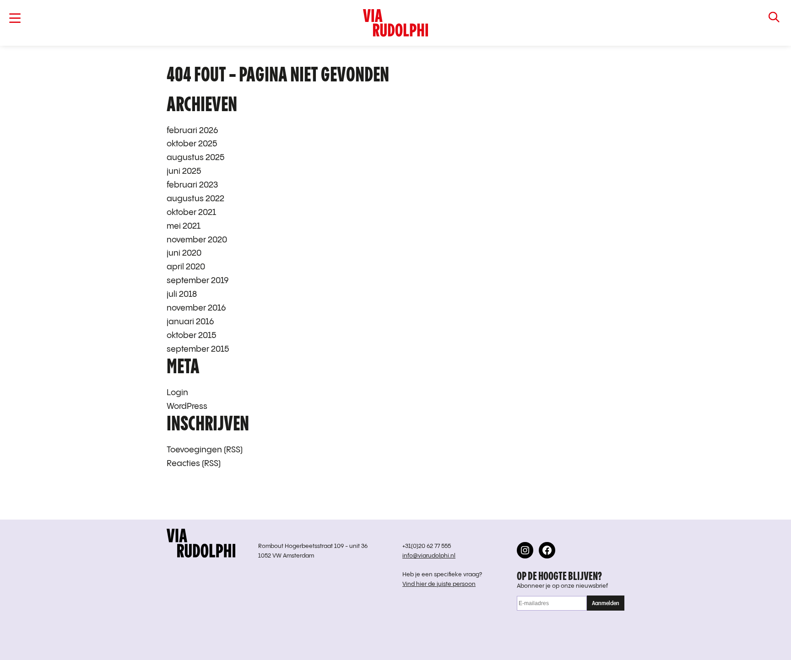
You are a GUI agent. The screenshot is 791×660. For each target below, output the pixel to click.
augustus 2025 (195, 157)
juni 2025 (184, 171)
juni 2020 (184, 253)
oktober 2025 (192, 144)
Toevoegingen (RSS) (205, 449)
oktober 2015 (191, 335)
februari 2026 (192, 130)
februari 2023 (192, 185)
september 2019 (198, 280)
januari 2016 (190, 321)
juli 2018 (182, 294)
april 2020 (186, 267)
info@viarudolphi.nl (428, 556)
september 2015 (198, 349)
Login (177, 392)
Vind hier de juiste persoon (439, 584)
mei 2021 (183, 226)
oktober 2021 (191, 212)
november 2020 (197, 240)
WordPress (187, 406)
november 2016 (196, 308)
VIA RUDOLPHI (395, 23)
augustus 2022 (195, 198)
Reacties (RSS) (194, 463)
